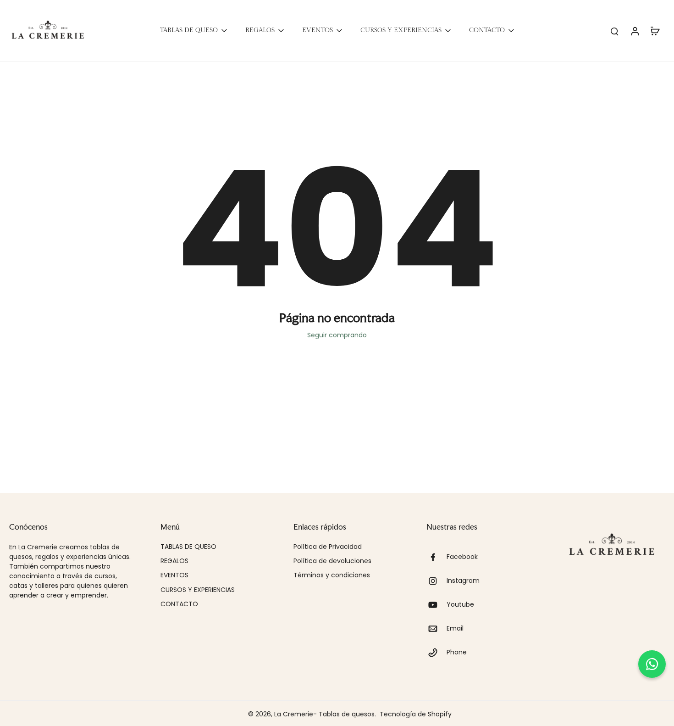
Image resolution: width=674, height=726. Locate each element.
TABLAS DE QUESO (188, 546)
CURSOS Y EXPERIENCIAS (197, 590)
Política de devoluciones (332, 561)
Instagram (463, 580)
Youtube (460, 604)
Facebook (462, 557)
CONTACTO (179, 604)
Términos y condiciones (331, 575)
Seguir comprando (337, 335)
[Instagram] (436, 581)
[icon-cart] (655, 31)
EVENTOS (174, 575)
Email (455, 628)
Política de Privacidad (327, 546)
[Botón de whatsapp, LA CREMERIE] (652, 664)
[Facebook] (436, 557)
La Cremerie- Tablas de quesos (324, 714)
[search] (614, 31)
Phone (457, 652)
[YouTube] (436, 605)
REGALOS (174, 561)
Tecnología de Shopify (416, 714)
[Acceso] (634, 30)
